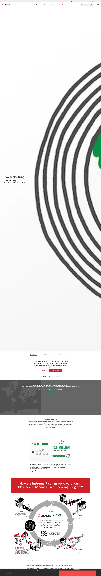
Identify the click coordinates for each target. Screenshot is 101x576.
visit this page (65, 425)
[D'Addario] (6, 4)
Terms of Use (28, 572)
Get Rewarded (96, 1)
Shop (37, 4)
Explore (52, 4)
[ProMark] (9, 1)
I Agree (51, 391)
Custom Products (43, 4)
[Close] (99, 572)
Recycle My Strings (33, 354)
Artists (56, 4)
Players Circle (62, 4)
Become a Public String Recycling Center (46, 354)
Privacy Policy (8, 572)
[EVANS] (3, 1)
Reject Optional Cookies (77, 572)
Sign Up (43, 370)
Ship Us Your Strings (55, 370)
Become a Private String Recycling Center (63, 354)
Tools (49, 4)
